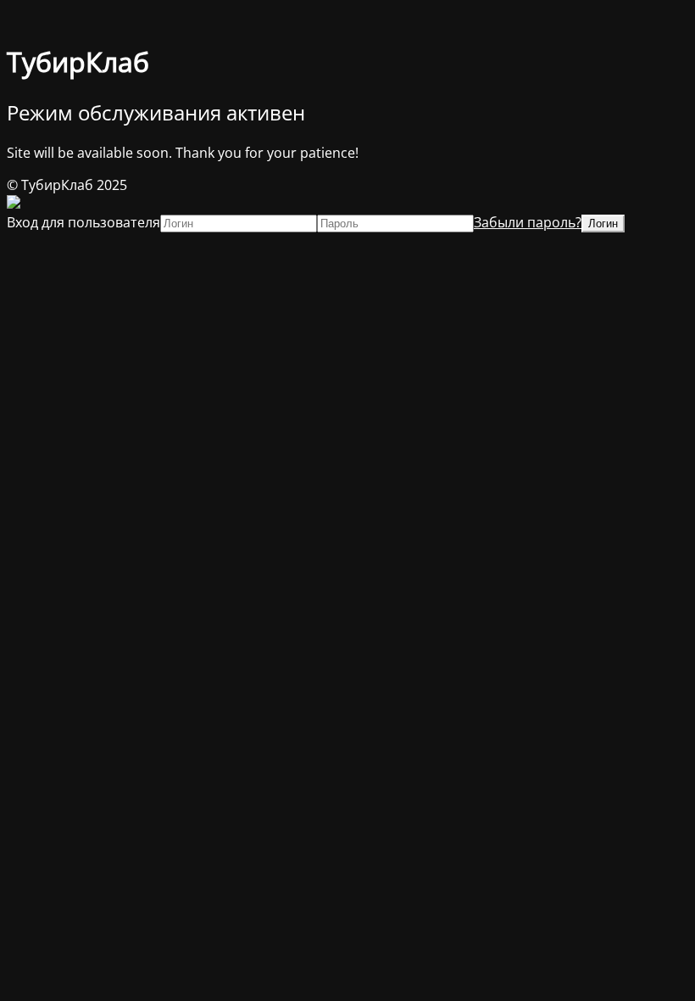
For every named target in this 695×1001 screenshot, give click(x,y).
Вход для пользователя (83, 222)
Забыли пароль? (527, 222)
